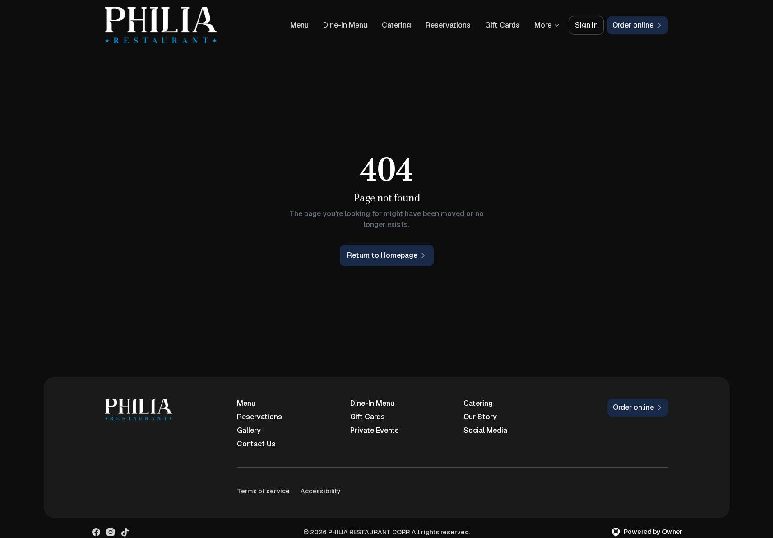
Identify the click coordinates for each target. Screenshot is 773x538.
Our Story (480, 417)
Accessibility (321, 491)
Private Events (374, 430)
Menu (299, 25)
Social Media (485, 430)
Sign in (586, 25)
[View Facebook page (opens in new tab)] (96, 532)
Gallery (249, 430)
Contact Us (256, 444)
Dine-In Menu (345, 25)
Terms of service (263, 491)
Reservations (448, 25)
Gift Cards (502, 25)
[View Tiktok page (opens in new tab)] (125, 532)
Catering (396, 25)
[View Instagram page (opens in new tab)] (110, 532)
